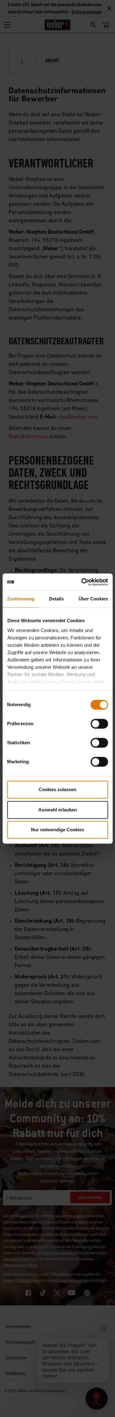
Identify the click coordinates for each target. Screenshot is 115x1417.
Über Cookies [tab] (93, 598)
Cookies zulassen (57, 789)
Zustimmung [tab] (20, 598)
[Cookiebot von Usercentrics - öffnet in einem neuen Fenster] (82, 582)
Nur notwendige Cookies (57, 829)
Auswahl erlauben (57, 809)
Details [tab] (56, 598)
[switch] (99, 724)
